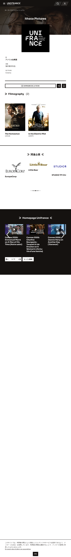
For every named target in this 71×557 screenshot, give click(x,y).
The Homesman (12, 134)
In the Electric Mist (37, 134)
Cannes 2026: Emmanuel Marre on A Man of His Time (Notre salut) (10, 241)
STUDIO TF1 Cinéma (61, 175)
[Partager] (59, 86)
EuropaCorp (11, 176)
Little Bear (33, 170)
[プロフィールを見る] (64, 4)
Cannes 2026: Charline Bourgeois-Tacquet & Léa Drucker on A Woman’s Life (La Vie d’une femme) (31, 244)
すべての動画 (28, 259)
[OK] (35, 554)
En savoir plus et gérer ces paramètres (18, 549)
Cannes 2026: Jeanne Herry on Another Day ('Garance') (52, 241)
